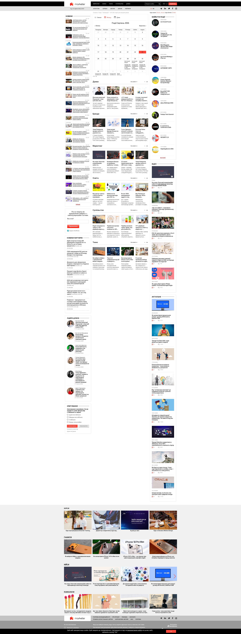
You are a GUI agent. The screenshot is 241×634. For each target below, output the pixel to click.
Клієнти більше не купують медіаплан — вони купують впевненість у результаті (160, 366)
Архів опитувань (71, 431)
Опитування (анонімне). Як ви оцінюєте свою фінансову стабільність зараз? (77, 410)
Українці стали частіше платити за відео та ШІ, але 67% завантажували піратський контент (81, 155)
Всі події (162, 157)
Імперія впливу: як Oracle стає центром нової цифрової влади (162, 493)
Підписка (173, 4)
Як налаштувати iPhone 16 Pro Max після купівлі (106, 557)
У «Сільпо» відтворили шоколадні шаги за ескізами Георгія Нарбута (80, 118)
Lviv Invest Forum (166, 22)
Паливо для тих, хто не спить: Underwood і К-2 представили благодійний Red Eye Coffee (80, 177)
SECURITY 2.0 (165, 137)
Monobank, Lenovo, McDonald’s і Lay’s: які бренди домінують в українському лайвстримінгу (81, 111)
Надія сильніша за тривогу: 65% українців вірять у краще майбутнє (81, 51)
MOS (132, 619)
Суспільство (119, 4)
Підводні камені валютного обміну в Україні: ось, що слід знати (76, 292)
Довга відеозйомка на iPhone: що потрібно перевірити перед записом (163, 557)
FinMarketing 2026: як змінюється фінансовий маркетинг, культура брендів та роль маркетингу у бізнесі (81, 36)
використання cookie (134, 630)
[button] (147, 82)
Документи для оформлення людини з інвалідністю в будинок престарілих (78, 263)
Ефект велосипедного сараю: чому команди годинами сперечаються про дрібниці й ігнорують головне (134, 611)
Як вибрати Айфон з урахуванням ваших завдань (77, 557)
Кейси (66, 564)
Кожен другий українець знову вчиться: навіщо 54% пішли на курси (81, 96)
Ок (171, 631)
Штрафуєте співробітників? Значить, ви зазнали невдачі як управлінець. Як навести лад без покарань (162, 418)
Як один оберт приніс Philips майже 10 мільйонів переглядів (162, 284)
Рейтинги (128, 8)
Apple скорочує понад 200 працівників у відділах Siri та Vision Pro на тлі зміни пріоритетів (76, 243)
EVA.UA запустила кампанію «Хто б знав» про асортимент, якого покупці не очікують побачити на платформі (163, 235)
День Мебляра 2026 (167, 103)
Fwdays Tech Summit (167, 114)
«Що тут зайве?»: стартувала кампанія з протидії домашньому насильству (80, 66)
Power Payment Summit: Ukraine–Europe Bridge (166, 81)
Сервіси (105, 8)
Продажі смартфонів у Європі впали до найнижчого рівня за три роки (77, 272)
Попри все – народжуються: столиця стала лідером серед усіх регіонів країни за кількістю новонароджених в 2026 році (77, 302)
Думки (128, 4)
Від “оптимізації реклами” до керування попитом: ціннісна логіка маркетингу (161, 391)
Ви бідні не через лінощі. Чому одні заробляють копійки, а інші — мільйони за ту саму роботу (163, 469)
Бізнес (104, 4)
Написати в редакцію (73, 627)
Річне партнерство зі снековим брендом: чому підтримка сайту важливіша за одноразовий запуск (106, 584)
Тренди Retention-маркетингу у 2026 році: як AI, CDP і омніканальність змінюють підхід (163, 443)
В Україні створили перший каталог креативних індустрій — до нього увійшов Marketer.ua (81, 192)
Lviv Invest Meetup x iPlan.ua (166, 57)
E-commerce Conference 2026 (166, 126)
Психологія (69, 592)
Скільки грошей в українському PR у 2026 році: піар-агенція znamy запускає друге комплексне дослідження (81, 81)
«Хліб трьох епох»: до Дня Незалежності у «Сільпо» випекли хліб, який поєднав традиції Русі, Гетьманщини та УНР (81, 21)
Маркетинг (96, 4)
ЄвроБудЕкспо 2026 (167, 149)
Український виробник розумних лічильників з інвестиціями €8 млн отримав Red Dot (81, 125)
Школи (120, 8)
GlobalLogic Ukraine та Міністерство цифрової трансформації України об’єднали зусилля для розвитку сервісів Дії (81, 140)
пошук (159, 4)
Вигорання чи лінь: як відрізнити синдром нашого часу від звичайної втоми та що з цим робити (77, 611)
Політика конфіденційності (101, 617)
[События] (167, 4)
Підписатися (73, 226)
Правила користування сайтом (103, 619)
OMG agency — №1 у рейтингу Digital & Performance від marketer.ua (80, 199)
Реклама (124, 617)
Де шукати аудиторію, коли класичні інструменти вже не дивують (135, 584)
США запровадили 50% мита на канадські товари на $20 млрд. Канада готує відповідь (77, 253)
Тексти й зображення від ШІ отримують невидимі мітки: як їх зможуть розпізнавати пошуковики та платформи (81, 103)
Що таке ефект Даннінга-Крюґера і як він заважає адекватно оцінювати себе (106, 611)
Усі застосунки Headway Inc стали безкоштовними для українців (80, 29)
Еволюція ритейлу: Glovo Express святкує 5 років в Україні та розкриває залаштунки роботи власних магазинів (81, 148)
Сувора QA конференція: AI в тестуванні (166, 35)
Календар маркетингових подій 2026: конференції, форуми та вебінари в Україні (81, 44)
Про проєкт (115, 617)
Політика (138, 619)
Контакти (132, 617)
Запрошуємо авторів (121, 619)
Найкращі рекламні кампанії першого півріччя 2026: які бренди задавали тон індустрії (163, 260)
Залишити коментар (72, 429)
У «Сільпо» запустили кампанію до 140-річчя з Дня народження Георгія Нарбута (81, 170)
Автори (112, 8)
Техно (111, 4)
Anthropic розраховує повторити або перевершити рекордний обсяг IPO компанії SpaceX (77, 281)
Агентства (96, 8)
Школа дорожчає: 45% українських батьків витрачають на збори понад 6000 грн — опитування (81, 59)
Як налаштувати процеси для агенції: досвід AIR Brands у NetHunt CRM (161, 317)
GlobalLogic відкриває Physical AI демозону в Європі (81, 162)
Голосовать (72, 426)
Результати (83, 426)
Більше (78, 204)
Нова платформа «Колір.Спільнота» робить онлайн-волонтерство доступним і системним (79, 185)
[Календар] (164, 4)
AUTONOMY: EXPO (166, 68)
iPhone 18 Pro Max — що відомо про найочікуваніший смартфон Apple (134, 557)
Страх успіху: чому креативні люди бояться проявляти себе (163, 611)
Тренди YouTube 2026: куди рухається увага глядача (160, 341)
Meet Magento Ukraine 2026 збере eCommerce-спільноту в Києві (166, 47)
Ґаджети (68, 537)
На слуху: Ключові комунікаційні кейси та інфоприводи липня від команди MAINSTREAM (162, 184)
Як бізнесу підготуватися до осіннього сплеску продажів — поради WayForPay (81, 73)
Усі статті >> (134, 81)
